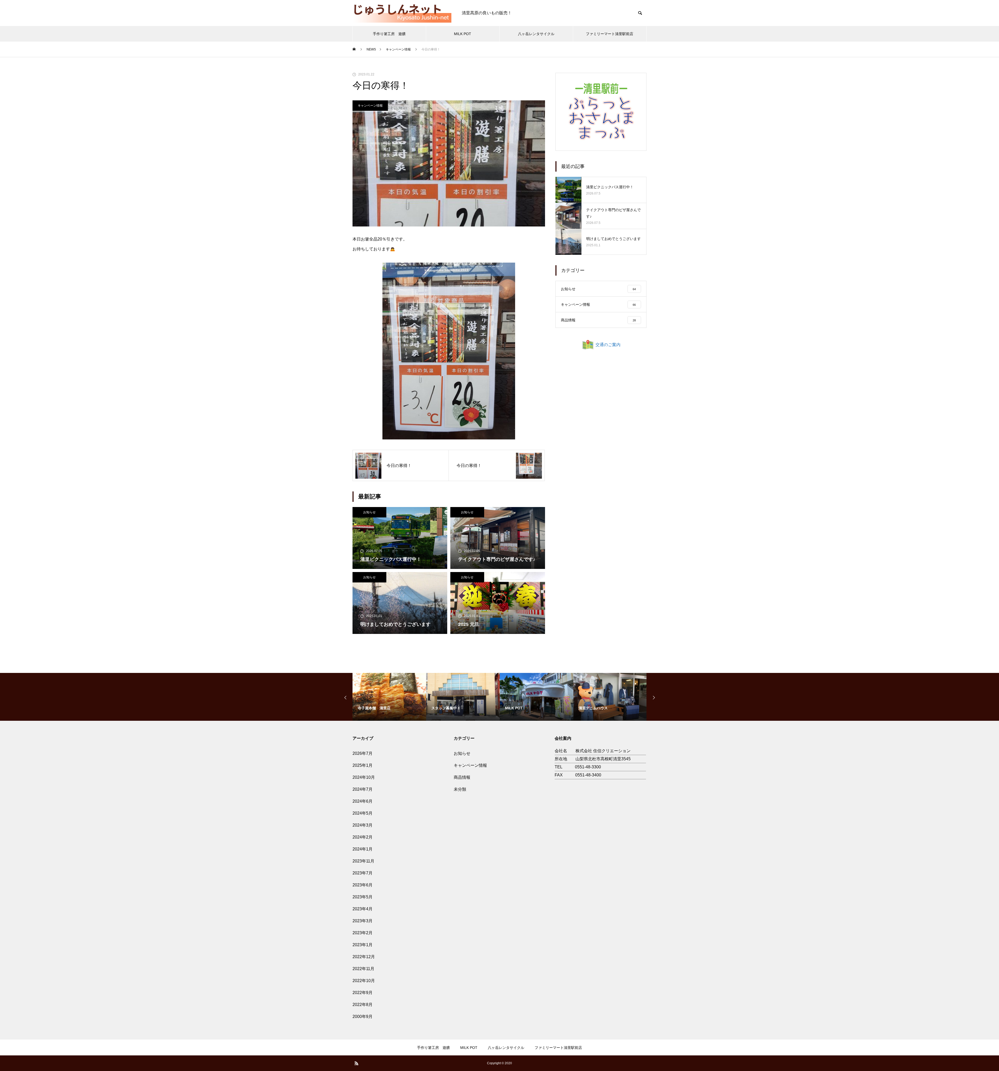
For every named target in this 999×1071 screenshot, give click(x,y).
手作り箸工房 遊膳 (389, 34)
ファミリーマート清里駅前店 (609, 34)
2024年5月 (363, 813)
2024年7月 (363, 789)
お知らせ (369, 512)
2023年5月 (363, 897)
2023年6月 (363, 885)
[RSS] (356, 1063)
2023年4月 (363, 909)
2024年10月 (364, 777)
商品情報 (462, 777)
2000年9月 (363, 1016)
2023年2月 (363, 933)
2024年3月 (363, 825)
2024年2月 (363, 837)
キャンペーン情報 (370, 105)
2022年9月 (363, 992)
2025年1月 (363, 765)
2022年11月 (363, 968)
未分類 (460, 789)
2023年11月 (363, 861)
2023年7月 (363, 873)
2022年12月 (364, 957)
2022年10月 (364, 980)
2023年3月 (363, 921)
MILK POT (462, 34)
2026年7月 (363, 753)
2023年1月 (363, 945)
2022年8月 (363, 1004)
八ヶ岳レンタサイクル (536, 34)
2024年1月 (363, 849)
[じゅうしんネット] (402, 13)
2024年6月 (363, 801)
